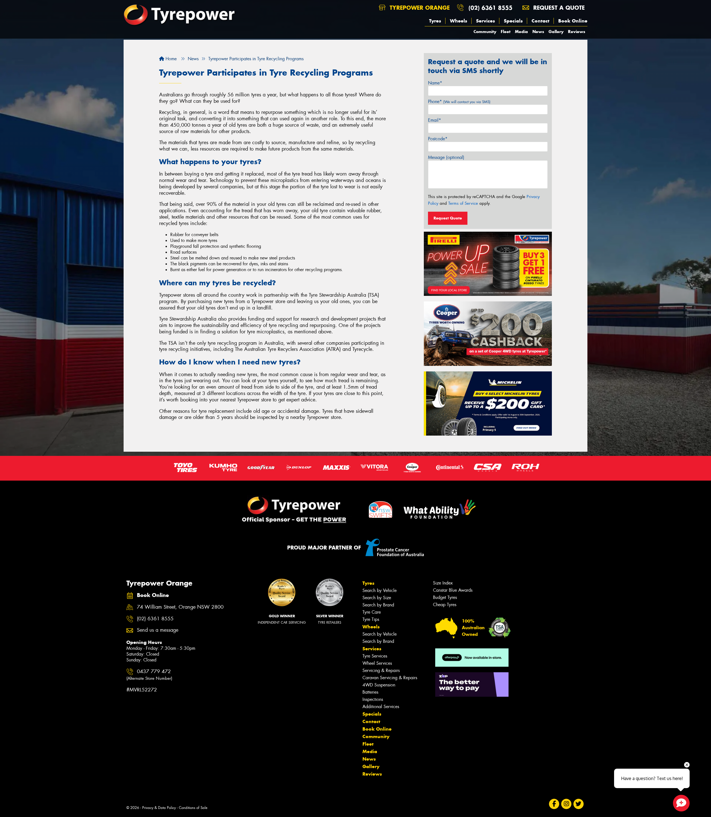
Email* (434, 120)
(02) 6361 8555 (490, 7)
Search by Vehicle (379, 590)
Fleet (505, 31)
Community (485, 31)
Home (170, 59)
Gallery (556, 31)
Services (485, 21)
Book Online (572, 21)
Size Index (443, 583)
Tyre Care (371, 612)
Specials (513, 21)
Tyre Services (374, 656)
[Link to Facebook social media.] (554, 804)
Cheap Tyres (444, 605)
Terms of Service (463, 203)
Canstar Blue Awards (452, 590)
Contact (540, 21)
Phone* (459, 101)
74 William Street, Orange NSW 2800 (180, 607)
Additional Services (380, 706)
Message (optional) (446, 157)
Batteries (370, 692)
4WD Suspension (378, 685)
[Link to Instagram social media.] (566, 804)
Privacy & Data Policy (159, 807)
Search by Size (376, 598)
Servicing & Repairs (381, 670)
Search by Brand (378, 605)
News (538, 31)
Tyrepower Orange (419, 7)
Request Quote (448, 218)
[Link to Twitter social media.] (579, 804)
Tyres (435, 21)
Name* (435, 83)
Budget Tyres (445, 597)
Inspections (372, 699)
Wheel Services (377, 663)
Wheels (458, 21)
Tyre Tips (370, 619)
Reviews (576, 31)
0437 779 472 (149, 674)
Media (521, 31)
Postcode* (437, 139)
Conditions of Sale (193, 807)
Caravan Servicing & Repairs (389, 678)
